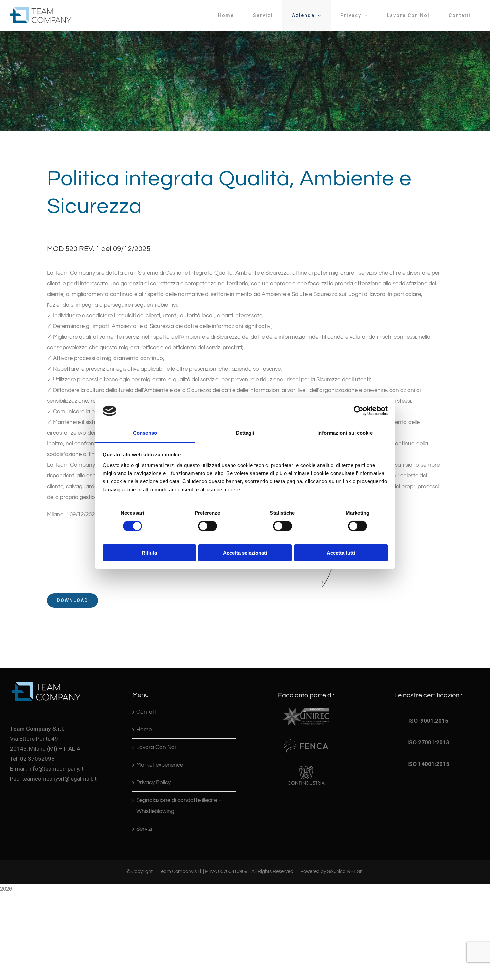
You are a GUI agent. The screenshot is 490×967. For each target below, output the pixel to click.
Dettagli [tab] (245, 433)
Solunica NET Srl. (345, 871)
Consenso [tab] (145, 433)
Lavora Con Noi (156, 747)
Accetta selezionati (245, 553)
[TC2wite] (46, 681)
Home (144, 730)
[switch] (207, 526)
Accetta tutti (341, 553)
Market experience (159, 765)
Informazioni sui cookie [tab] (344, 433)
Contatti (146, 712)
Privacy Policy (153, 783)
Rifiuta (149, 553)
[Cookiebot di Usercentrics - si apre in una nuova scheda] (358, 411)
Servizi (144, 829)
